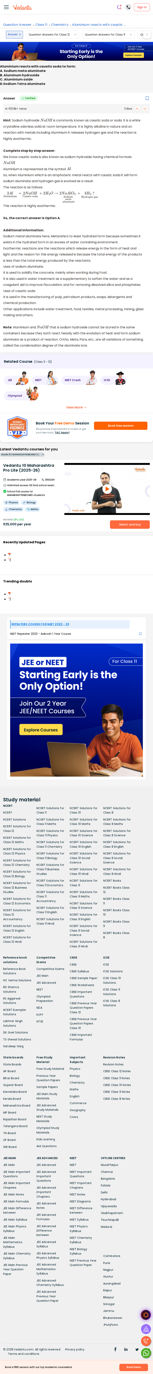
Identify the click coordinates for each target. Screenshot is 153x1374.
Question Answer (17, 24)
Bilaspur (108, 1297)
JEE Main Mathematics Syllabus (12, 1242)
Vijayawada (109, 1206)
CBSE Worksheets (82, 985)
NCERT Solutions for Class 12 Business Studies (17, 887)
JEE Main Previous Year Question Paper (15, 1269)
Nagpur (108, 1270)
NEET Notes (77, 1194)
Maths (74, 1089)
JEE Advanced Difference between (46, 1230)
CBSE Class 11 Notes (116, 1078)
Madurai (106, 1227)
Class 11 (41, 24)
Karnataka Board (15, 1092)
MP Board (9, 1113)
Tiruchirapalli (110, 1220)
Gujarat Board (13, 1085)
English (74, 1096)
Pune (106, 1263)
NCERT (7, 813)
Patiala (105, 1185)
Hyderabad (108, 1199)
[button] (16, 380)
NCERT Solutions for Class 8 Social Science (117, 857)
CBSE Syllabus (79, 971)
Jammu (108, 1311)
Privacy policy (75, 1349)
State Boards (12, 1064)
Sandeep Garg (13, 1046)
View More (74, 407)
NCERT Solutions (14, 820)
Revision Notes (113, 1064)
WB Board (10, 1147)
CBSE (73, 965)
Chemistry (60, 24)
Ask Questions (46, 1146)
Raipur (107, 1290)
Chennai (107, 1172)
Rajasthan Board (14, 1119)
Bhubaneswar (112, 1318)
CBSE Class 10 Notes (117, 1085)
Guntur (108, 1277)
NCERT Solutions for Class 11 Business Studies (50, 869)
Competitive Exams (50, 969)
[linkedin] (126, 1350)
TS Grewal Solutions (17, 1039)
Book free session (121, 426)
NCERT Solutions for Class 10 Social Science (83, 857)
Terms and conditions (23, 1354)
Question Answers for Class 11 (105, 35)
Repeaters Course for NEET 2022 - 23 (40, 624)
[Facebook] (115, 1349)
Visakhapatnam (112, 1213)
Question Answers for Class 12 (49, 35)
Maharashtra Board (16, 1106)
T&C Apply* (62, 432)
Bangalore (108, 1179)
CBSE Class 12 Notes (117, 1071)
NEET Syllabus (79, 1220)
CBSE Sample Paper (83, 978)
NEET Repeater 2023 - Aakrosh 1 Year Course (40, 634)
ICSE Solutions (113, 971)
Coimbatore (112, 1256)
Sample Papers (47, 1087)
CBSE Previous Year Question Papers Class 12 (83, 1007)
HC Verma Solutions (17, 980)
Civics (74, 1117)
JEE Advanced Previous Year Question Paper (47, 1296)
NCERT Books (112, 881)
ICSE (106, 965)
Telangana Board (15, 1126)
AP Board (9, 1071)
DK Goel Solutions (15, 1032)
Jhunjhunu (110, 1325)
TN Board (9, 1133)
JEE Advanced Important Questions (46, 1176)
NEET (39, 990)
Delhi (104, 1192)
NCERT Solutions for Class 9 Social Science (83, 930)
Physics (75, 1069)
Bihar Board (11, 1078)
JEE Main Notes (13, 1194)
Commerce (78, 1103)
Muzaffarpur (109, 1165)
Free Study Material (50, 1069)
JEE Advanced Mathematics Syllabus (46, 1269)
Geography (78, 1110)
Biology (75, 1076)
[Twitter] (137, 1350)
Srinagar (109, 1304)
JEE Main (42, 976)
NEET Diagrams (80, 1201)
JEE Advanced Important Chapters (46, 1192)
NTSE (39, 1021)
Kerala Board (12, 1099)
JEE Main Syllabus (15, 1220)
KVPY (39, 1015)
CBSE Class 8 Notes (116, 1099)
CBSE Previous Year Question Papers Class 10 (83, 1023)
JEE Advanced (46, 983)
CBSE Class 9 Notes (116, 1092)
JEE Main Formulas (16, 1201)
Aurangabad (112, 1284)
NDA (39, 1008)
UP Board (9, 1140)
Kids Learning (45, 1139)
